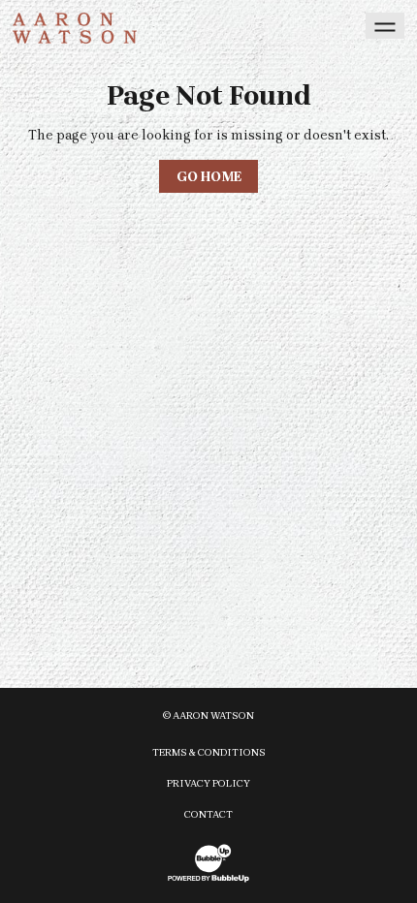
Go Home (208, 177)
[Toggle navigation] (385, 26)
